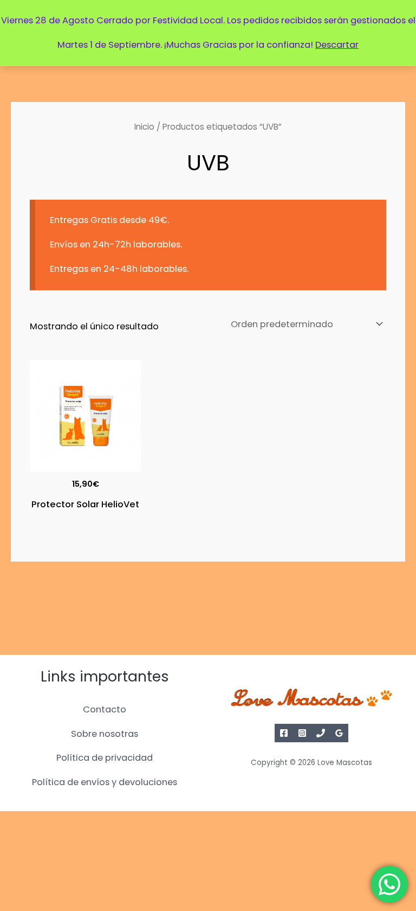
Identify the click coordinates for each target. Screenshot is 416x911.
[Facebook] (284, 733)
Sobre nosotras (104, 734)
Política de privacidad (104, 757)
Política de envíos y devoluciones (104, 782)
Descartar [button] (337, 45)
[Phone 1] (320, 733)
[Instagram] (302, 733)
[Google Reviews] (339, 733)
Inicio (144, 126)
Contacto (104, 709)
